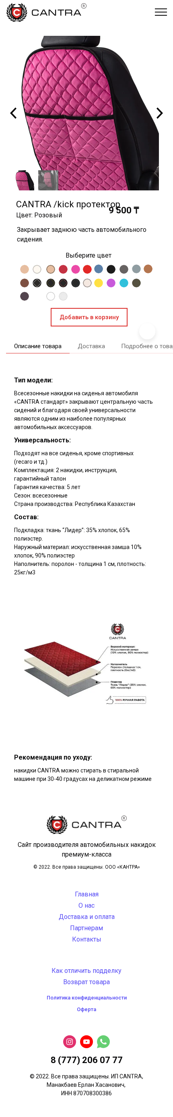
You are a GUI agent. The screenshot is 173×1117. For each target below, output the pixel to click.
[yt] (86, 1041)
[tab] (35, 346)
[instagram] (69, 1041)
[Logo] (46, 12)
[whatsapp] (103, 1041)
